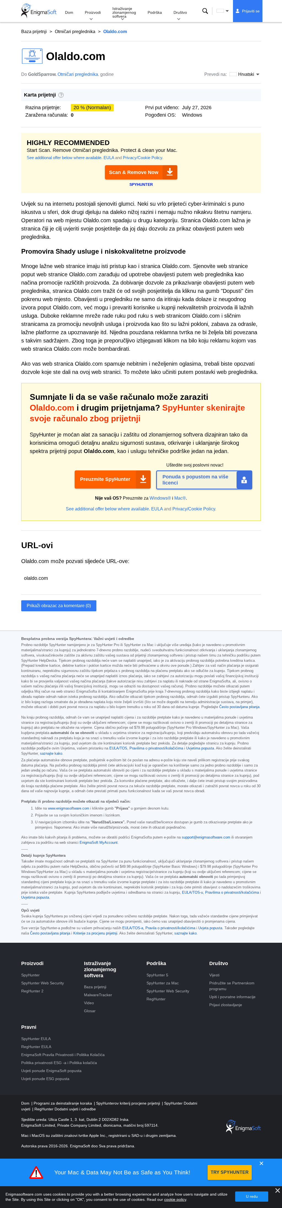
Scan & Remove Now (133, 172)
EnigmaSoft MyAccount (99, 843)
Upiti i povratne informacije (232, 997)
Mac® (180, 498)
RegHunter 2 (32, 991)
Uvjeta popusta (210, 928)
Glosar (90, 1011)
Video (89, 1003)
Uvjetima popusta (200, 748)
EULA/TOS (118, 748)
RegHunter (156, 999)
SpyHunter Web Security (42, 983)
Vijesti (214, 975)
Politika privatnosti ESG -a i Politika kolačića (59, 1062)
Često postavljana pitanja (239, 707)
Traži (205, 11)
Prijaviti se (251, 11)
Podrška (155, 12)
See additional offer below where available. (64, 157)
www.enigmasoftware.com (68, 808)
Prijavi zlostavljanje (225, 1005)
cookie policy (175, 1199)
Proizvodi (93, 12)
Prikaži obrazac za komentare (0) (59, 605)
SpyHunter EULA (36, 1038)
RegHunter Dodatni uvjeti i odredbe (65, 1109)
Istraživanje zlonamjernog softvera (124, 12)
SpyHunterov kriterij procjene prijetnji (128, 1103)
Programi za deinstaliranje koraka (63, 1103)
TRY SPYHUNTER (230, 1172)
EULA (109, 157)
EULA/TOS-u (192, 892)
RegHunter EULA (36, 1046)
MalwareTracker (98, 995)
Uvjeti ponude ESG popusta (45, 1078)
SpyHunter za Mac (163, 983)
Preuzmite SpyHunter (105, 479)
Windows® (160, 498)
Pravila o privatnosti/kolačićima (170, 928)
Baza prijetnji (34, 31)
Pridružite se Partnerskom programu (231, 986)
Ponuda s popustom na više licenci (195, 480)
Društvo (180, 12)
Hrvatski (227, 11)
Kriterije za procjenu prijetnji (95, 933)
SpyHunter (30, 975)
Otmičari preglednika (75, 31)
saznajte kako (51, 754)
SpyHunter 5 (157, 975)
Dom (69, 12)
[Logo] (38, 11)
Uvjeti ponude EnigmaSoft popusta (51, 1070)
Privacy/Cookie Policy (142, 157)
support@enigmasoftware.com (206, 837)
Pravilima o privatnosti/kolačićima (156, 748)
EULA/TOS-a (132, 928)
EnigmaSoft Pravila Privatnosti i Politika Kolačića (63, 1054)
